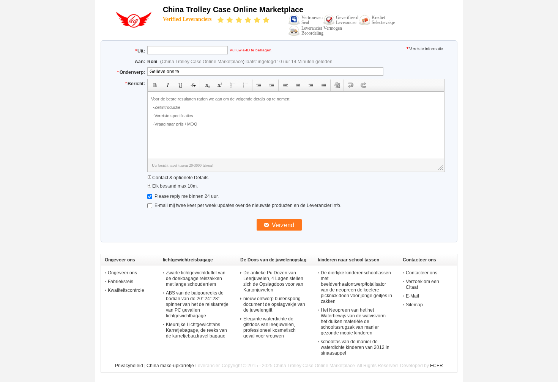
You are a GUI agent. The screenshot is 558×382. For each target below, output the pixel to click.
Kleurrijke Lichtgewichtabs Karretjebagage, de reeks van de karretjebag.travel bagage (196, 330)
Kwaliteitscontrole (126, 290)
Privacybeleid (129, 365)
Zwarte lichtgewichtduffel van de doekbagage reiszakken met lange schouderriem (195, 278)
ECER (436, 365)
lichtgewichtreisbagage (188, 260)
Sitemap (414, 304)
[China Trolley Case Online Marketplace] (131, 26)
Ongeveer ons (122, 272)
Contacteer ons (421, 272)
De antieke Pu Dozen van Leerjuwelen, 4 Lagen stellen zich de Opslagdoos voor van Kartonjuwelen (273, 281)
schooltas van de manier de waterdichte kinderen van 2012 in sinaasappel (355, 347)
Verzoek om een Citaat (422, 284)
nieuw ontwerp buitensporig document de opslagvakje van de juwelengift (274, 304)
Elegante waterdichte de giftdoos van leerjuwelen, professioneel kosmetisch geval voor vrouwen (269, 327)
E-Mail (412, 296)
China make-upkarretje (170, 365)
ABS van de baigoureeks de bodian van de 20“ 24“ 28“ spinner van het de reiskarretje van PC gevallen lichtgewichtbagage (197, 304)
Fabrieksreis (120, 281)
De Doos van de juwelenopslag (273, 260)
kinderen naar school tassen (348, 260)
